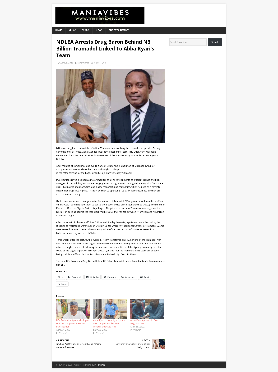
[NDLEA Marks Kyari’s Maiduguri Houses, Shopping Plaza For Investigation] (73, 309)
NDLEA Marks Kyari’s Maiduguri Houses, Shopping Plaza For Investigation (72, 323)
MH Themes (99, 364)
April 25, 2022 (66, 62)
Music (72, 30)
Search (214, 42)
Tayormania (83, 62)
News (99, 30)
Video (85, 30)
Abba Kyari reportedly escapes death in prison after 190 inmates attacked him (109, 323)
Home (58, 30)
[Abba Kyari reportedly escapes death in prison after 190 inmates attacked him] (110, 309)
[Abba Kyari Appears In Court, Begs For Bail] (147, 309)
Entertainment (119, 30)
